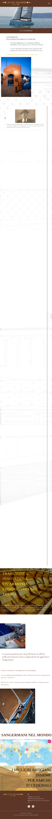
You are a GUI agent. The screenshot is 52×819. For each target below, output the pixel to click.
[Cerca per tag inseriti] (2, 748)
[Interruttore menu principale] (49, 3)
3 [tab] (27, 26)
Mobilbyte (36, 815)
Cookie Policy (29, 813)
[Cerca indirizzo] (2, 751)
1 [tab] (24, 26)
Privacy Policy (23, 813)
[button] (21, 753)
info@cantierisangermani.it (37, 798)
